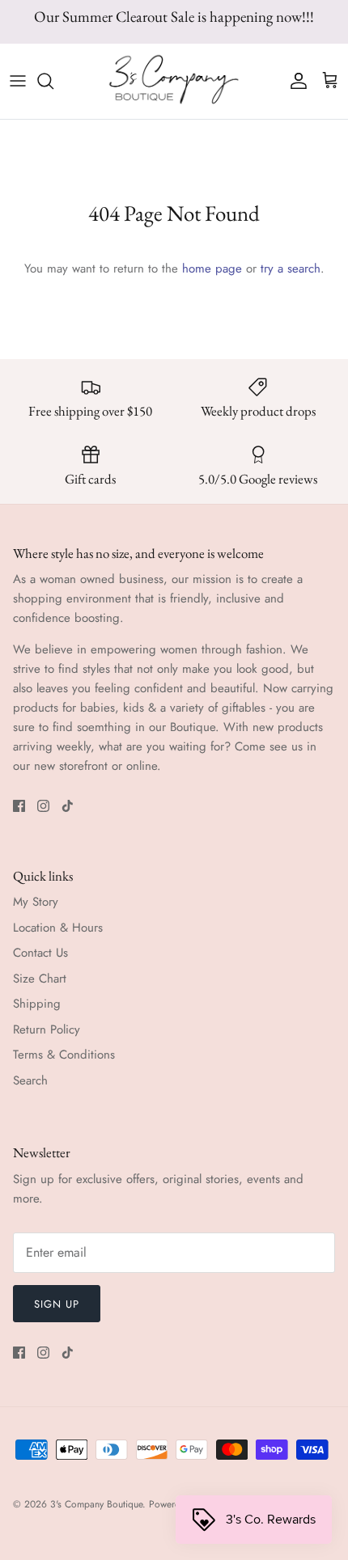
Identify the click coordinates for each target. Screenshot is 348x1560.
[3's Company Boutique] (174, 81)
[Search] (53, 81)
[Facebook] (19, 806)
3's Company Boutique (96, 1504)
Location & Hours (58, 927)
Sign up (56, 1304)
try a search (290, 268)
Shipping (37, 1004)
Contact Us (40, 953)
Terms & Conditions (64, 1054)
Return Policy (46, 1029)
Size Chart (39, 978)
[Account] (294, 81)
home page (212, 268)
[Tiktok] (68, 806)
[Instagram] (43, 806)
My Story (35, 902)
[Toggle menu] (18, 81)
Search (30, 1080)
